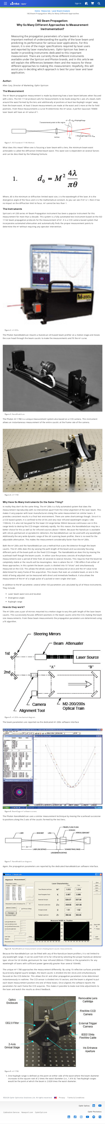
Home (37, 11)
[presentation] (52, 562)
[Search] (99, 3)
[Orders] (86, 3)
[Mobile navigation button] (5, 3)
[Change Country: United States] (55, 1097)
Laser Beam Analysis (61, 11)
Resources (45, 11)
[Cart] (92, 3)
